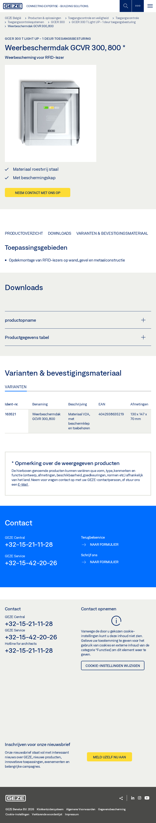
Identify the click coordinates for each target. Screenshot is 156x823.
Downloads (59, 233)
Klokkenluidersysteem (50, 809)
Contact (13, 608)
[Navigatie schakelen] (150, 6)
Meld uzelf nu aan (109, 757)
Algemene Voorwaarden (80, 809)
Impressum (72, 814)
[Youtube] (147, 798)
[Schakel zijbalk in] (125, 6)
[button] (121, 798)
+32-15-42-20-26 (31, 562)
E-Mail (23, 484)
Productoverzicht (24, 233)
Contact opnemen (98, 608)
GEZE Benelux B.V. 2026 (19, 809)
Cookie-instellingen (17, 814)
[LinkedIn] (133, 798)
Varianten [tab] (16, 387)
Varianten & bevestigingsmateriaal (112, 233)
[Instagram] (139, 798)
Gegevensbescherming (112, 809)
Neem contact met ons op (37, 193)
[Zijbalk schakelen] (138, 6)
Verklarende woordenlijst (47, 814)
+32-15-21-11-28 (29, 544)
